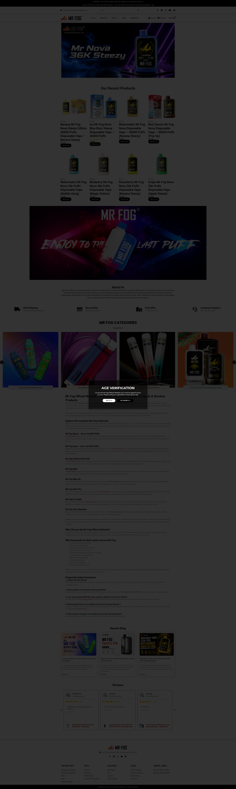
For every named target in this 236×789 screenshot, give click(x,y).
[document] (118, 394)
